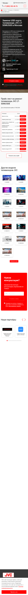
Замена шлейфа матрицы (8, 139)
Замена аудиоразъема (7, 142)
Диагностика (5, 116)
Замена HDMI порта (6, 145)
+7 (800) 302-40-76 (11, 6)
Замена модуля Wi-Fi (7, 149)
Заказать (23, 116)
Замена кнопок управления (5, 126)
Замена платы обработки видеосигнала (8, 123)
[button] (22, 319)
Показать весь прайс (14, 155)
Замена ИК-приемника (7, 129)
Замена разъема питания (8, 136)
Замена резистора (6, 119)
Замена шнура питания (7, 132)
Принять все (14, 592)
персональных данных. (15, 306)
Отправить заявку (14, 81)
